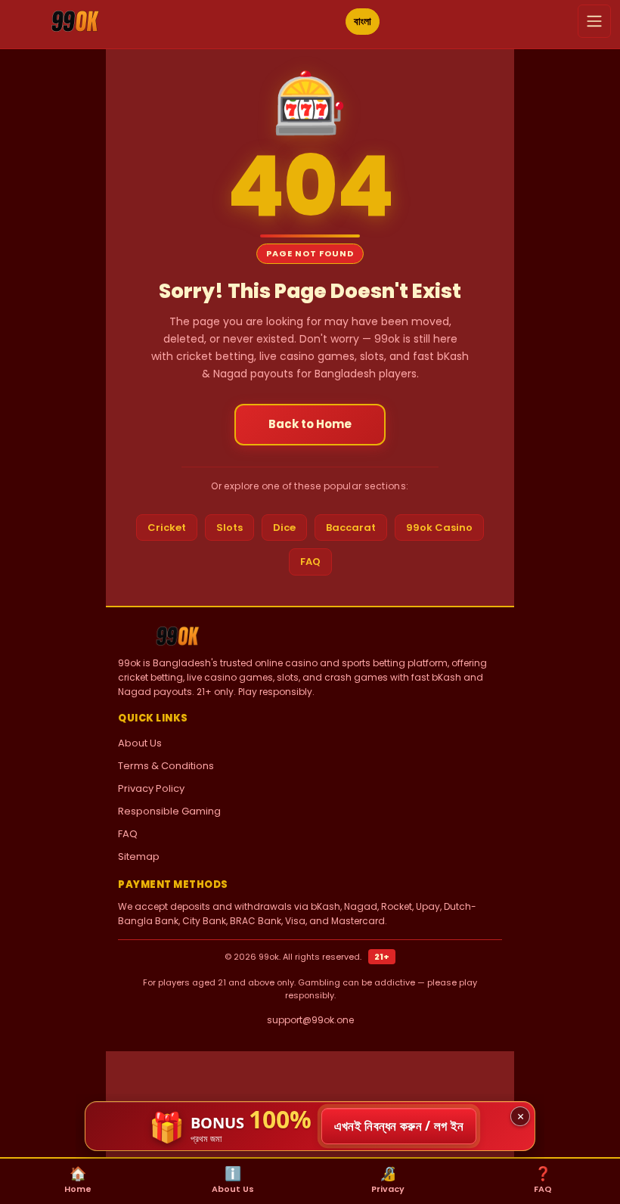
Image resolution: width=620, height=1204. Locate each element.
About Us (140, 743)
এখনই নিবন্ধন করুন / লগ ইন (399, 1125)
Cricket (166, 527)
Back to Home (310, 424)
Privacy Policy (151, 788)
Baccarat (351, 527)
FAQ (310, 561)
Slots (229, 527)
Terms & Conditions (166, 766)
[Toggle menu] (594, 21)
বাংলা (362, 21)
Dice (284, 527)
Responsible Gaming (169, 811)
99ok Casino (439, 527)
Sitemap (139, 856)
